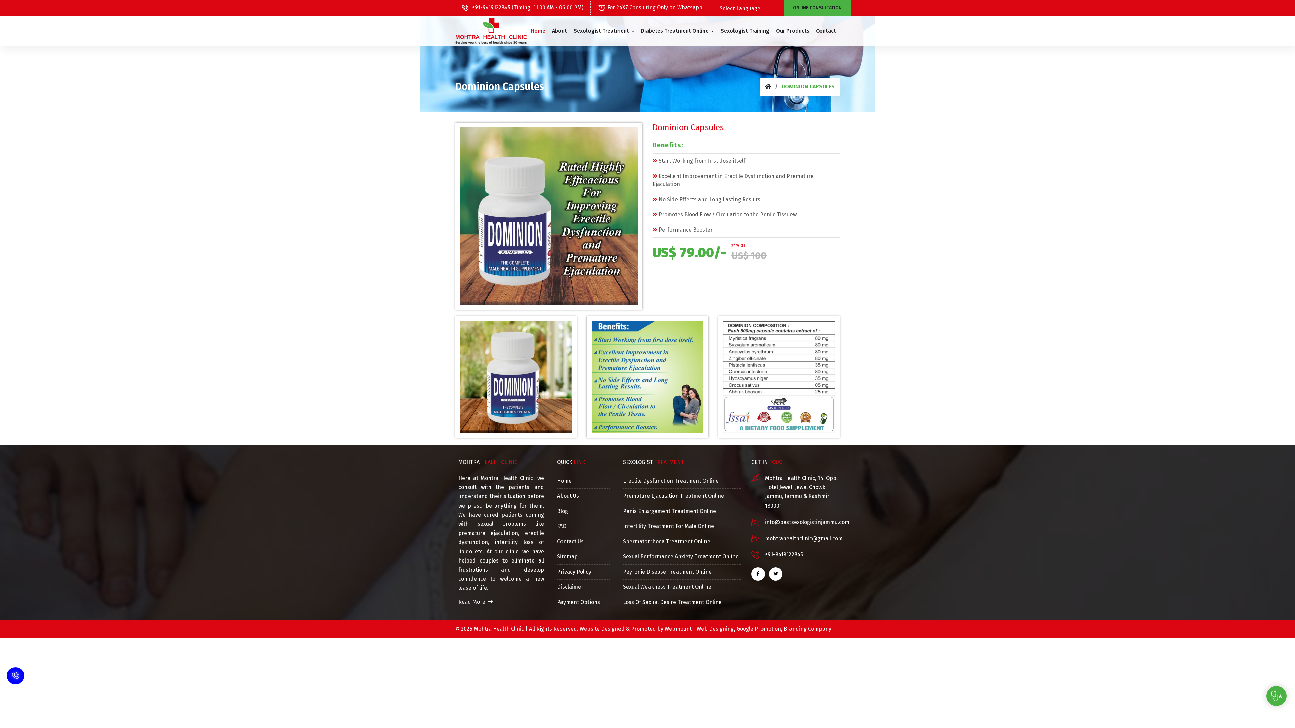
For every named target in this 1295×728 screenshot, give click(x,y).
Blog (562, 511)
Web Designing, (716, 629)
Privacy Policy (574, 572)
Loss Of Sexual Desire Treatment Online (672, 602)
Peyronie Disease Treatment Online (667, 572)
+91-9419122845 (784, 554)
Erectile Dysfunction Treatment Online (671, 481)
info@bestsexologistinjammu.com (807, 522)
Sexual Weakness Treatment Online (667, 587)
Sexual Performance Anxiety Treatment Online (681, 556)
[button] (604, 31)
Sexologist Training (745, 31)
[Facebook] (758, 574)
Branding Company (807, 629)
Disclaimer (570, 587)
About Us (568, 496)
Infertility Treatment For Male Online (668, 526)
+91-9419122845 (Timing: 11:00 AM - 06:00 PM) (527, 7)
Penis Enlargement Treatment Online (669, 511)
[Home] (768, 86)
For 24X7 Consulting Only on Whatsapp (654, 7)
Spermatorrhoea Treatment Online (666, 541)
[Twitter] (775, 574)
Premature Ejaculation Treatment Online (673, 496)
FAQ (561, 526)
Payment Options (578, 602)
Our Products (792, 31)
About (559, 31)
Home (538, 31)
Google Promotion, (759, 629)
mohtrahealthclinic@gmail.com (804, 538)
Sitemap (567, 556)
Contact (826, 31)
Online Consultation (817, 8)
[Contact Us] (15, 684)
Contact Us (570, 541)
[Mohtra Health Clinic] (491, 31)
